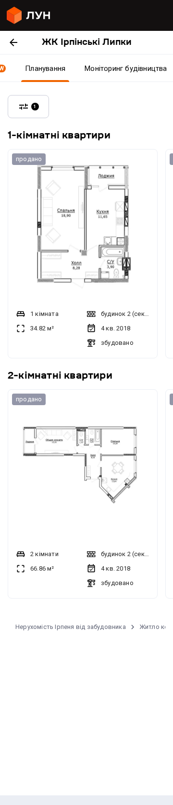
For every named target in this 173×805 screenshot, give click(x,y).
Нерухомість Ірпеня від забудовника (70, 626)
